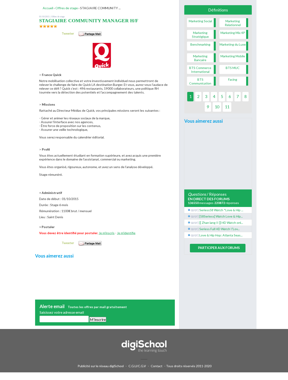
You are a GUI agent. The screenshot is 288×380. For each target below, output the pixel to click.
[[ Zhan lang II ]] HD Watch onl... (221, 222)
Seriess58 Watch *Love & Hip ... (221, 210)
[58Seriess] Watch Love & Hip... (221, 216)
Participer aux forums (219, 248)
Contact (156, 366)
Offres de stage (58, 16)
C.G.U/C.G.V (137, 366)
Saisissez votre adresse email (62, 312)
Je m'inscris (107, 233)
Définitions (218, 9)
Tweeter (68, 33)
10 (217, 106)
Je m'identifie (126, 233)
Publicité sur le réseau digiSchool (101, 366)
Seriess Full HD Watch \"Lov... (219, 229)
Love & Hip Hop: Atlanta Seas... (221, 235)
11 (227, 106)
